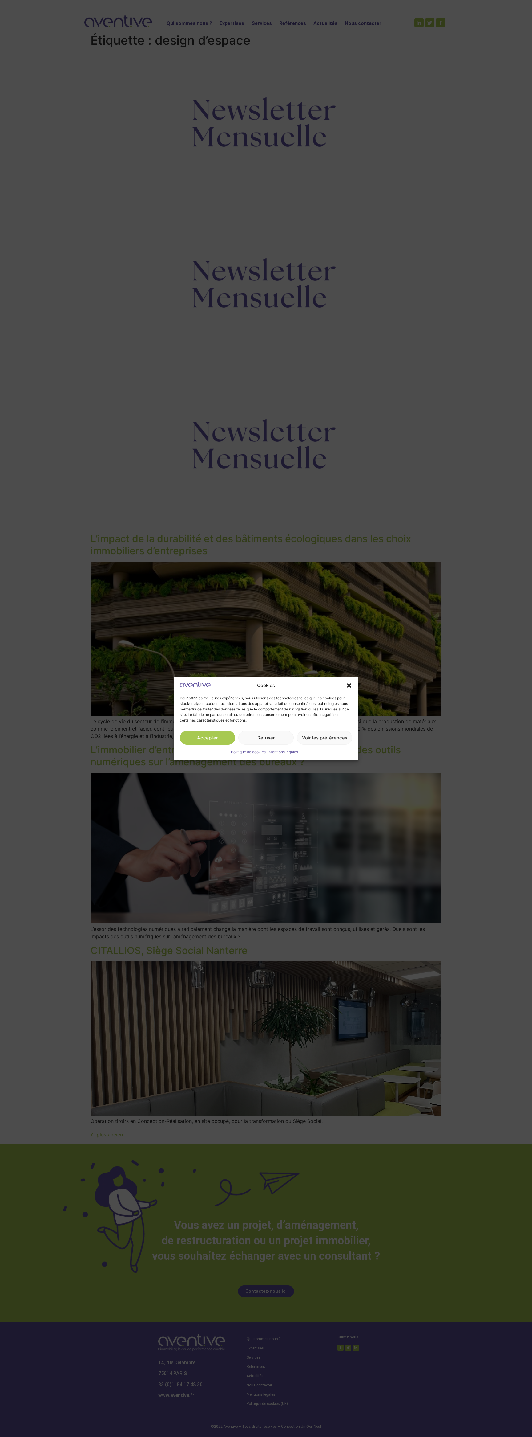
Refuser (266, 738)
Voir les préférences (324, 738)
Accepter (207, 738)
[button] (349, 685)
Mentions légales (283, 752)
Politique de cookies (248, 752)
